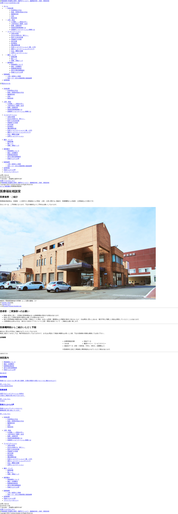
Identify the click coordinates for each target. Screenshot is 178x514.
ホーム (6, 6)
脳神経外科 (15, 14)
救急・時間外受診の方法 (19, 12)
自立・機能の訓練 (17, 51)
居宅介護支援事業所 (17, 70)
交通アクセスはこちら (7, 181)
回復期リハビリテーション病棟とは (23, 29)
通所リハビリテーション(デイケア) (22, 49)
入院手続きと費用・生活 (19, 24)
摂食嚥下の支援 (16, 39)
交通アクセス (4, 3)
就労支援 (14, 41)
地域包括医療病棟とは (18, 27)
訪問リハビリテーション (19, 53)
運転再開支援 (15, 45)
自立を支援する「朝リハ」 (20, 35)
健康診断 (14, 57)
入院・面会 (11, 20)
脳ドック (14, 58)
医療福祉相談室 (16, 68)
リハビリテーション (14, 31)
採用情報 (7, 80)
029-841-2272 (6, 304)
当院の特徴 (15, 33)
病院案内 (10, 62)
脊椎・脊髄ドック (17, 60)
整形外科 (14, 18)
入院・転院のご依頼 (14, 76)
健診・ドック (11, 55)
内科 (12, 16)
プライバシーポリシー (11, 172)
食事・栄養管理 (16, 25)
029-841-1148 (14, 3)
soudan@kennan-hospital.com (12, 306)
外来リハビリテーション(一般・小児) (23, 47)
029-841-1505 (6, 302)
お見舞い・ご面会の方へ (19, 22)
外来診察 (10, 8)
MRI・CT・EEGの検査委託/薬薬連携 (19, 78)
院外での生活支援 (17, 37)
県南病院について (17, 64)
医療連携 (7, 74)
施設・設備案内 (16, 66)
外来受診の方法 (16, 10)
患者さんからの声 (17, 72)
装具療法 (14, 43)
